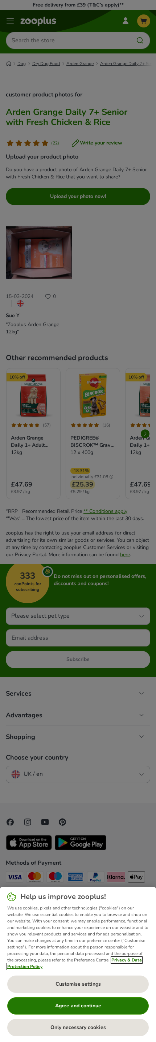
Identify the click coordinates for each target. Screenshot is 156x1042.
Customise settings (78, 984)
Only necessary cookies (78, 1027)
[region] (78, 964)
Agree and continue (78, 1005)
